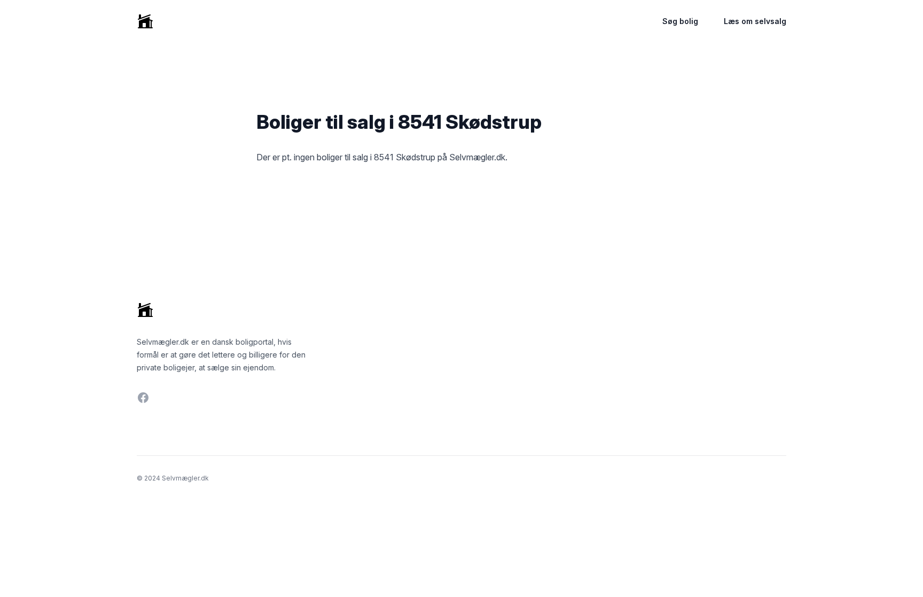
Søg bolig (680, 21)
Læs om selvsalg (755, 21)
